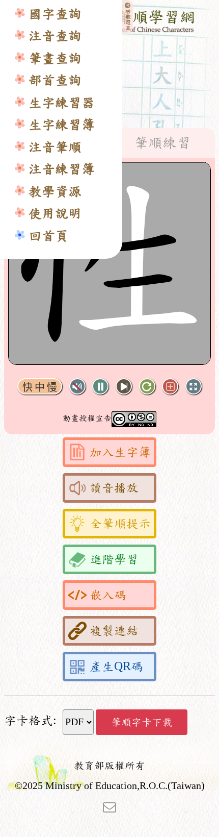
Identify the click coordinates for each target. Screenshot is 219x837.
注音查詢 (55, 36)
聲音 (77, 387)
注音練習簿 (62, 169)
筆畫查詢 (55, 58)
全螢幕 (193, 387)
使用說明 (55, 213)
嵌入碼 (108, 595)
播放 (100, 387)
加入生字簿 (120, 452)
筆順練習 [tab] (162, 143)
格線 (170, 387)
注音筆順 (55, 147)
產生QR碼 (116, 666)
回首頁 (48, 236)
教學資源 (55, 191)
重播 (147, 387)
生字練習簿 (62, 124)
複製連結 (114, 631)
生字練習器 (62, 102)
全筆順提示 (120, 524)
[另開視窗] (109, 806)
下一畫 (124, 387)
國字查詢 (55, 14)
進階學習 (114, 559)
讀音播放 (114, 488)
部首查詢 (55, 80)
